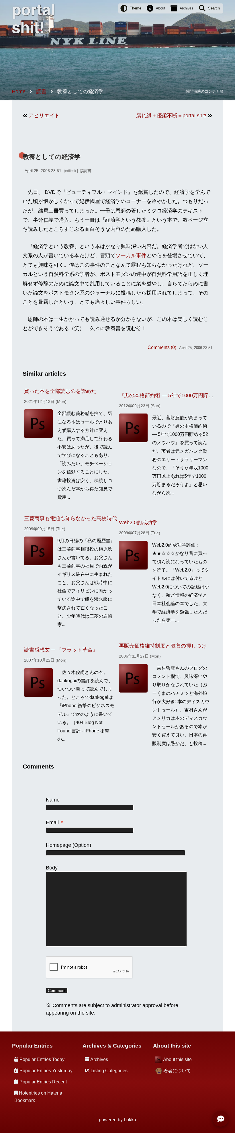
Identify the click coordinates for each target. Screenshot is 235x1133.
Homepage (58, 845)
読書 (87, 170)
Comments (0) (162, 347)
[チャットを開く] (221, 1119)
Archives (186, 8)
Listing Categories (109, 1070)
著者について (177, 1070)
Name (53, 800)
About (160, 8)
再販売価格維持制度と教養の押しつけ (163, 646)
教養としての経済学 (52, 156)
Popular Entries (32, 1046)
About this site (177, 1059)
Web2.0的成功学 (138, 522)
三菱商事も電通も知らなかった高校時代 (70, 518)
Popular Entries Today (41, 1059)
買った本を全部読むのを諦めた (60, 391)
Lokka (130, 1119)
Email (54, 822)
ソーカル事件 (130, 255)
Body (52, 868)
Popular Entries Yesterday (46, 1070)
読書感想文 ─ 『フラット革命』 (61, 650)
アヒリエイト (44, 115)
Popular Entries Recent (43, 1081)
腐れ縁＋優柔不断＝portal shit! (171, 115)
